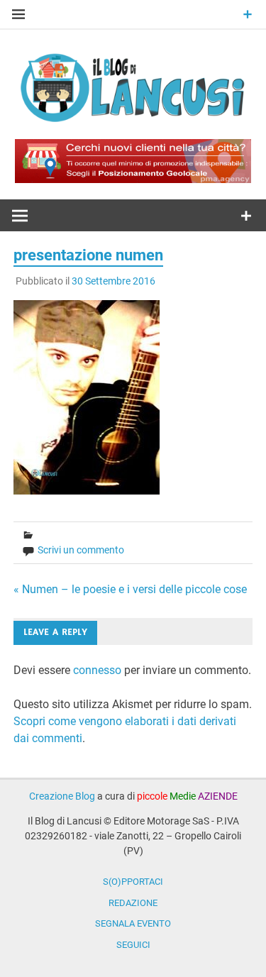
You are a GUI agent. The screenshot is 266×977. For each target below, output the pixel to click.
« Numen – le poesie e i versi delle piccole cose (130, 589)
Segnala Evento (133, 923)
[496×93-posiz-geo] (133, 179)
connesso (97, 670)
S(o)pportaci (133, 881)
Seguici (133, 944)
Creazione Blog (62, 796)
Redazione (133, 903)
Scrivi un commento (81, 550)
